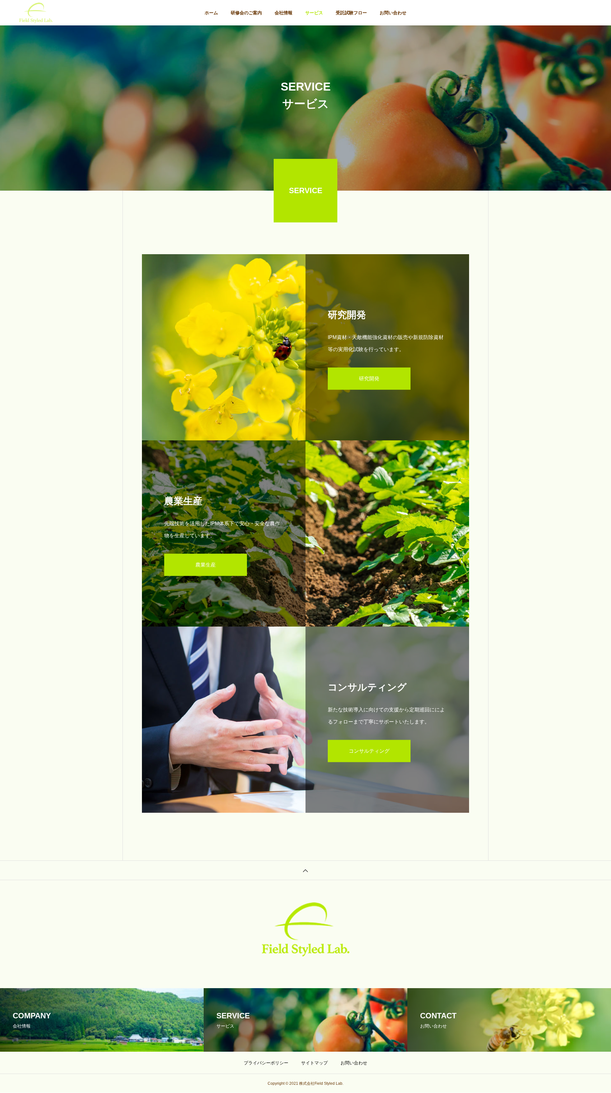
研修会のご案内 (246, 12)
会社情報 (283, 12)
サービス (314, 12)
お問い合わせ (393, 12)
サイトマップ (314, 1062)
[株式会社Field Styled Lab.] (36, 12)
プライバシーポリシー (266, 1062)
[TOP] (305, 870)
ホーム (211, 12)
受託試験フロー (351, 12)
